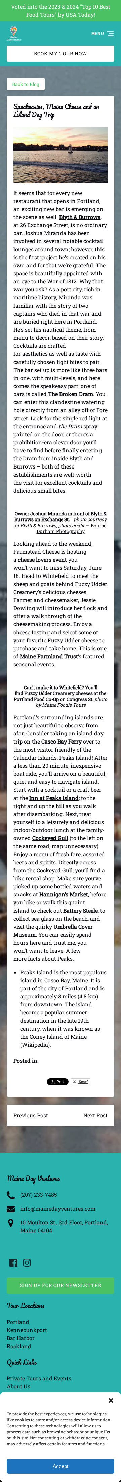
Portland (18, 1321)
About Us (18, 1386)
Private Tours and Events (39, 1378)
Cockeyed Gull (50, 837)
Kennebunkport (27, 1329)
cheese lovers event (43, 559)
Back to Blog (25, 84)
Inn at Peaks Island (54, 797)
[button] (111, 1400)
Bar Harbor (21, 1337)
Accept (60, 1466)
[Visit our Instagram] (27, 1263)
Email (83, 1081)
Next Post (95, 1115)
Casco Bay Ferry (61, 741)
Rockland (19, 1346)
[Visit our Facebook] (13, 1263)
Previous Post (30, 1115)
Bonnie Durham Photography (72, 528)
